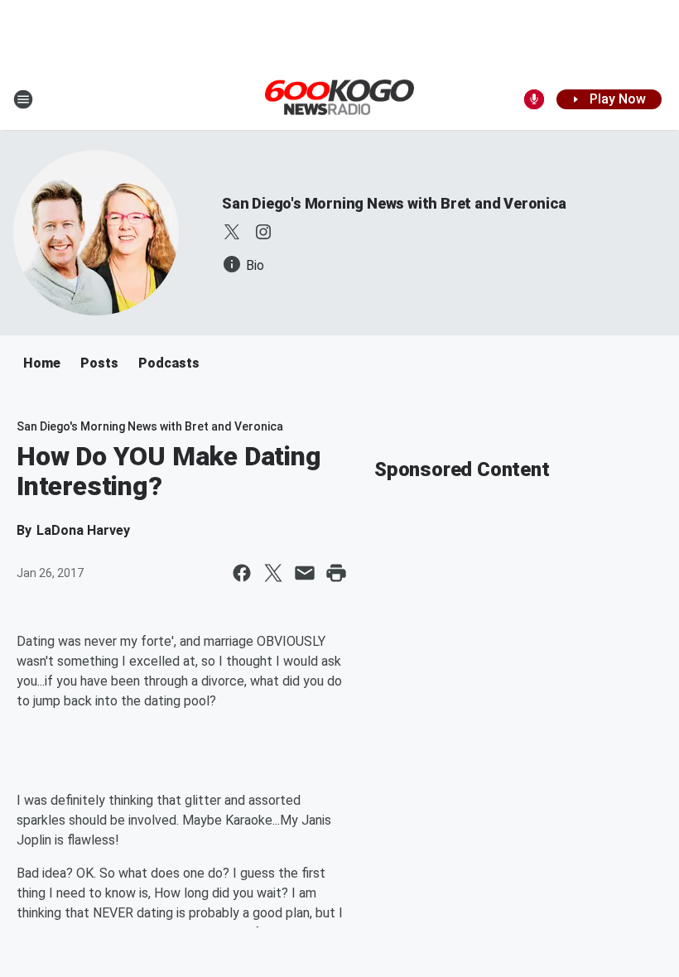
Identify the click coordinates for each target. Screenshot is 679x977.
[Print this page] (336, 573)
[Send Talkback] (534, 99)
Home (41, 363)
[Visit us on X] (232, 232)
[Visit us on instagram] (263, 232)
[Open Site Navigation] (23, 99)
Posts (99, 363)
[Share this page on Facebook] (241, 573)
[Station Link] (339, 98)
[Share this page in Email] (304, 573)
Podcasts (169, 363)
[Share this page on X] (273, 573)
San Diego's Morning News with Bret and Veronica (394, 203)
